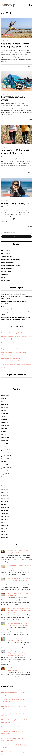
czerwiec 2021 (5, 480)
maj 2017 (3, 522)
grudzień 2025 (5, 416)
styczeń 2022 (4, 465)
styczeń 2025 (4, 444)
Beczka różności (5, 250)
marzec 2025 (4, 441)
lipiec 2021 (4, 477)
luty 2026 (3, 410)
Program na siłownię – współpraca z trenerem (14, 349)
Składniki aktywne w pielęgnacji (10, 265)
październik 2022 (6, 456)
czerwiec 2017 (5, 519)
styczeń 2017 (4, 534)
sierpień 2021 (5, 474)
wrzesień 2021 (5, 471)
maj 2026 (3, 401)
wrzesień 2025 (5, 422)
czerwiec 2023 (5, 453)
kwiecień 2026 (5, 404)
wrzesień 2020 (5, 498)
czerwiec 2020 (5, 501)
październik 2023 (6, 450)
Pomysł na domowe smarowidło (10, 727)
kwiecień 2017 (5, 525)
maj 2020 (3, 504)
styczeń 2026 (4, 413)
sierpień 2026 (5, 395)
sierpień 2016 (5, 537)
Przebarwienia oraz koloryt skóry (10, 259)
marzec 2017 (4, 528)
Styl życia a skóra (6, 271)
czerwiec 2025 (5, 431)
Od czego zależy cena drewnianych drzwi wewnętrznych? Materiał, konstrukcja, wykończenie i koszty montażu (16, 296)
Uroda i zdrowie (8, 35)
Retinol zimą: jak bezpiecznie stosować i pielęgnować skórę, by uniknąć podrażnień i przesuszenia (19, 653)
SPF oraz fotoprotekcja (7, 268)
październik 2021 (6, 468)
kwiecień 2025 (5, 438)
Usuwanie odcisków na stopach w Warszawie (14, 333)
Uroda (3, 277)
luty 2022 (3, 462)
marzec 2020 (4, 510)
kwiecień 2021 (5, 486)
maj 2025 (3, 434)
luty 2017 (3, 531)
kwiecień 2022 (5, 459)
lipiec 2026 (4, 398)
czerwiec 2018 (5, 516)
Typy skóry (4, 274)
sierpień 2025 (5, 425)
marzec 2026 (4, 407)
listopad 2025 (5, 419)
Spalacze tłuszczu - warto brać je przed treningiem (15, 45)
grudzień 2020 (5, 495)
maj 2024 (3, 447)
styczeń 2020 (4, 513)
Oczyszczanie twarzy (7, 256)
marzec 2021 (4, 489)
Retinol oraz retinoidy (7, 262)
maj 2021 (3, 483)
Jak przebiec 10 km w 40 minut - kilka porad (15, 152)
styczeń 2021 (4, 492)
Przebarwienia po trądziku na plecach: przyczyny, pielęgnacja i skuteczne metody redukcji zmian (20, 610)
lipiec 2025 (4, 428)
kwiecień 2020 (5, 507)
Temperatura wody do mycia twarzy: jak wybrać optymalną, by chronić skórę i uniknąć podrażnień (19, 581)
